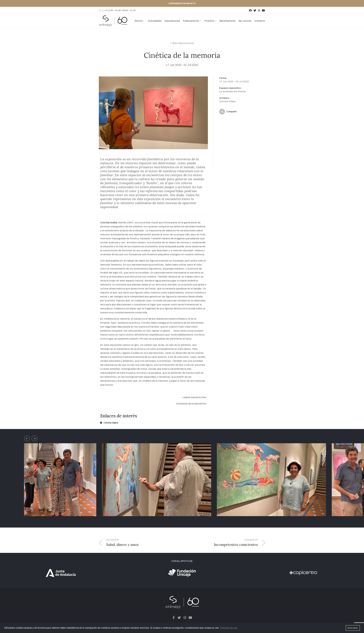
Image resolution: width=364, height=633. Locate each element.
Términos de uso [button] (228, 628)
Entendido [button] (353, 628)
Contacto (259, 21)
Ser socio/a (244, 21)
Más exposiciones (183, 43)
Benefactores (227, 21)
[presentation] (27, 438)
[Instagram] (259, 10)
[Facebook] (250, 10)
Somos (138, 21)
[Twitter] (255, 10)
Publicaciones (191, 21)
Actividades (155, 21)
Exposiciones (172, 21)
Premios (209, 21)
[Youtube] (263, 10)
